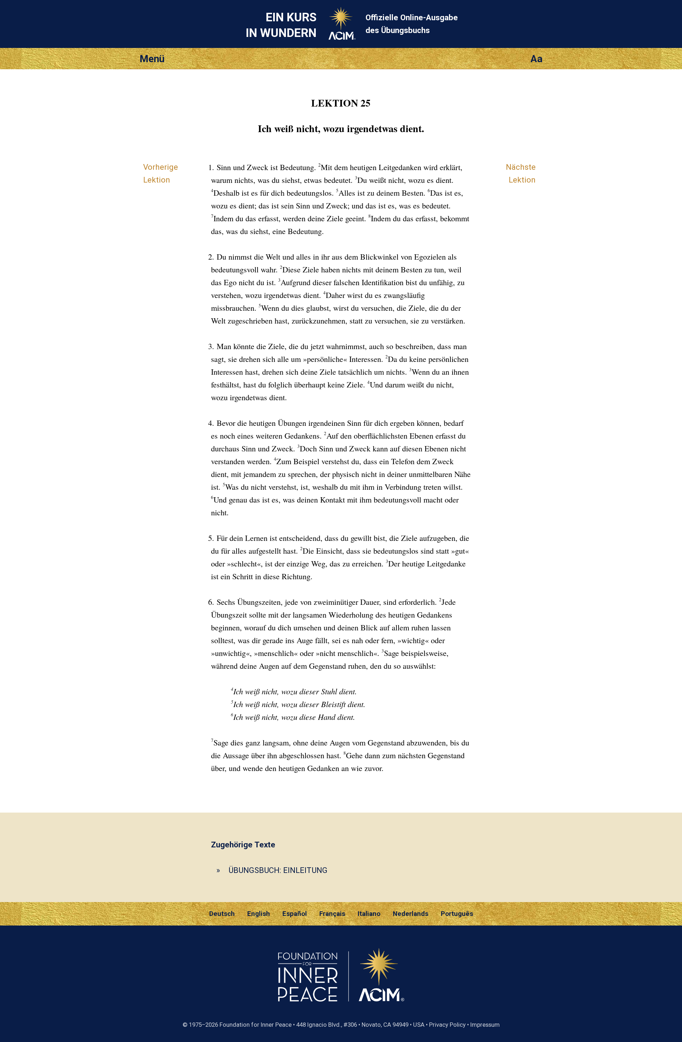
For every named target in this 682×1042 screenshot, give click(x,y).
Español (294, 914)
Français (332, 914)
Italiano (369, 914)
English (258, 914)
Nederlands (410, 914)
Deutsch (222, 914)
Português (457, 914)
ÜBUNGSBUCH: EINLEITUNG (278, 870)
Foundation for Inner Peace (256, 1024)
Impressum (485, 1024)
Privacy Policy (447, 1024)
